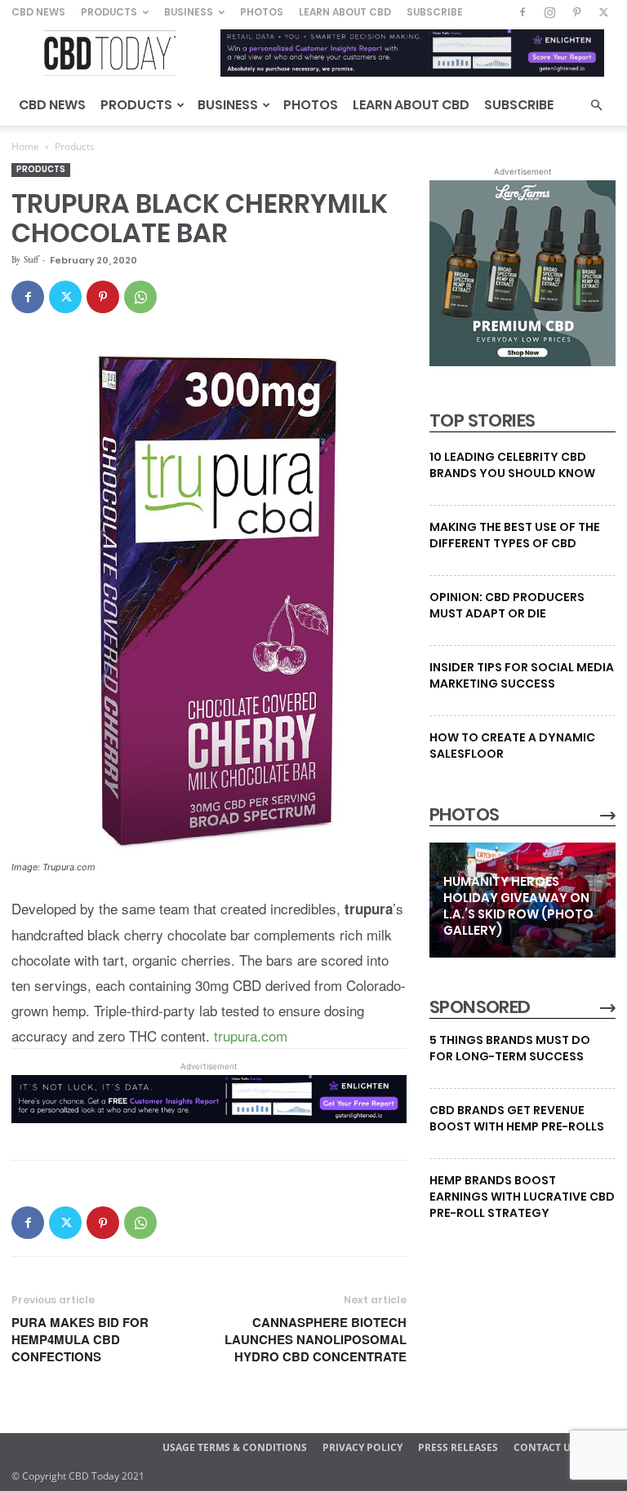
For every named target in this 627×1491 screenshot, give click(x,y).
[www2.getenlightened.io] (209, 1117)
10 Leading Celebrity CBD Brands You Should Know (512, 465)
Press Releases (458, 1447)
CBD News (38, 12)
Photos (261, 12)
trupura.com (250, 1035)
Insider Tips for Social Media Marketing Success (521, 675)
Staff (31, 259)
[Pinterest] (576, 12)
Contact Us (545, 1447)
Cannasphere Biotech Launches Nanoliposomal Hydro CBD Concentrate (316, 1339)
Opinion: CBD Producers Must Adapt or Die (507, 605)
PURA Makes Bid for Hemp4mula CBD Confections (80, 1339)
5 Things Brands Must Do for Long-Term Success (509, 1048)
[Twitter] (603, 12)
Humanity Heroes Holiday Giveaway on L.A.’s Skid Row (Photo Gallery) (518, 906)
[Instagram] (549, 12)
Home (25, 146)
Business (188, 12)
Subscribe (435, 12)
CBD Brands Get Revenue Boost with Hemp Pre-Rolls (516, 1118)
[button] (596, 105)
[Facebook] (522, 12)
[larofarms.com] (522, 362)
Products (109, 12)
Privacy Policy (362, 1447)
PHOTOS (464, 814)
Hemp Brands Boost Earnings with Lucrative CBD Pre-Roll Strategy (522, 1196)
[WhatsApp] (140, 297)
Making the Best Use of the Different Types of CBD (514, 535)
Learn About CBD (345, 12)
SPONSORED (480, 1007)
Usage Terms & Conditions (234, 1447)
